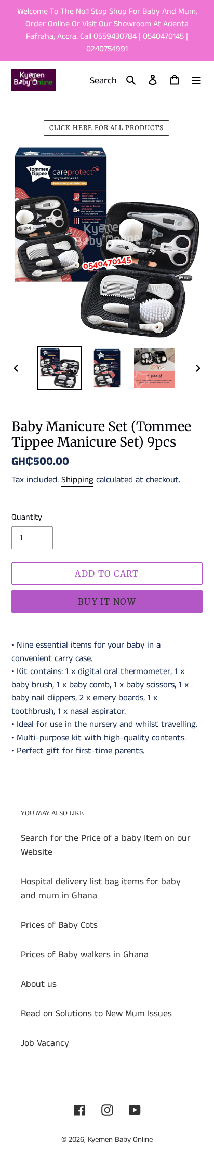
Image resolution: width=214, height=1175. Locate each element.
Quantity (26, 517)
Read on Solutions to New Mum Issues (96, 1014)
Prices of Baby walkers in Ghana (85, 955)
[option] (60, 368)
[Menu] (196, 80)
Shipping (77, 480)
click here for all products (106, 128)
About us (39, 984)
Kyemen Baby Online (120, 1139)
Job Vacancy (45, 1043)
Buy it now (107, 601)
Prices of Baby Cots (59, 925)
